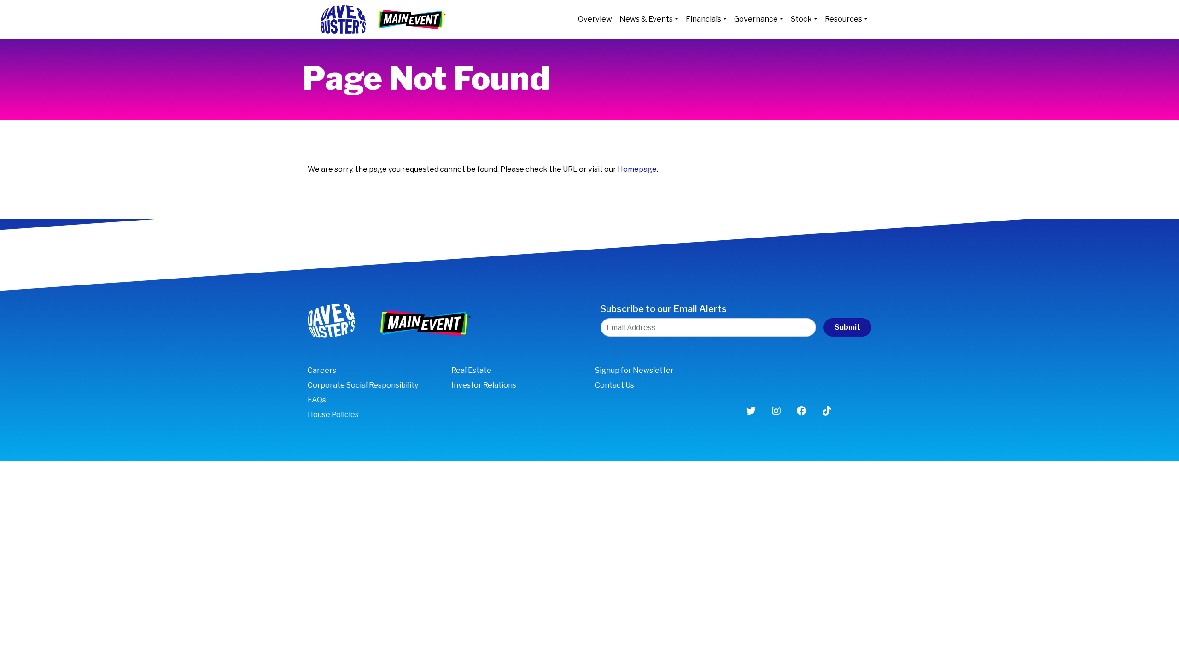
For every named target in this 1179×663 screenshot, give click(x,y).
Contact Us (614, 385)
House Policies (333, 414)
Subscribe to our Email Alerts (664, 308)
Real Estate (471, 370)
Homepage (637, 169)
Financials (703, 19)
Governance (756, 19)
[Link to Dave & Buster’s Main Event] (412, 18)
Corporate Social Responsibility (363, 385)
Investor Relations (483, 385)
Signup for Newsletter (634, 370)
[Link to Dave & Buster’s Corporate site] (343, 18)
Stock (801, 19)
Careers (322, 370)
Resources (843, 19)
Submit (847, 327)
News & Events (646, 19)
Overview (595, 19)
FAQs (317, 399)
